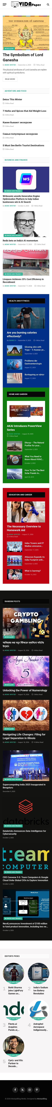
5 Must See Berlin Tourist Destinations (23, 145)
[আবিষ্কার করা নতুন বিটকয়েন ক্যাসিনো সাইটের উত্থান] (26, 623)
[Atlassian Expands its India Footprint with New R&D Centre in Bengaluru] (14, 560)
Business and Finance (16, 160)
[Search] (47, 4)
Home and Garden (18, 394)
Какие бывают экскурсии (17, 122)
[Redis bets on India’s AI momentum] (26, 224)
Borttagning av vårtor (34, 374)
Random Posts (12, 601)
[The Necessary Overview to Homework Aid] (26, 512)
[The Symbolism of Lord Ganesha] (26, 33)
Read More (10, 79)
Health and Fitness (19, 301)
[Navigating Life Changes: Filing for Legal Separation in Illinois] (26, 715)
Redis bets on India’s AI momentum (20, 240)
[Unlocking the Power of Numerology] (26, 671)
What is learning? (33, 571)
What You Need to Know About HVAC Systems (33, 459)
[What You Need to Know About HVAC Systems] (14, 460)
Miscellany (9, 48)
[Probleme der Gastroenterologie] (14, 364)
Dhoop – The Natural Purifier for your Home (34, 445)
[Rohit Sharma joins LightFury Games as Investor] (13, 973)
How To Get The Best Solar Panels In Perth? (34, 473)
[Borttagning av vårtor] (14, 378)
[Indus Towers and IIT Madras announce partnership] (14, 547)
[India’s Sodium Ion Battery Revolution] (38, 973)
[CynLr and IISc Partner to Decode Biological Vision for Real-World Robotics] (13, 1046)
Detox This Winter (12, 99)
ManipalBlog (42, 1099)
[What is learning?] (14, 574)
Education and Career (20, 495)
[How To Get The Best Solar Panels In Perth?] (14, 474)
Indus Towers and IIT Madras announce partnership (34, 546)
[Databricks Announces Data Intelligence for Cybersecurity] (26, 812)
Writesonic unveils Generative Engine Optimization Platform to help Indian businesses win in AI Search (21, 199)
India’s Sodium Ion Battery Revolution (40, 990)
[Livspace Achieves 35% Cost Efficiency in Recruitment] (26, 262)
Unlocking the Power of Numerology (25, 690)
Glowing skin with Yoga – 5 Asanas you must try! (35, 350)
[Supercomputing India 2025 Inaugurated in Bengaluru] (26, 765)
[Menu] (4, 4)
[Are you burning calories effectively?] (26, 318)
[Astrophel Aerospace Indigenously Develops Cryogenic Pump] (38, 1009)
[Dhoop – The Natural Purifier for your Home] (14, 446)
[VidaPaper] (26, 4)
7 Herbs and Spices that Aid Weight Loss (24, 111)
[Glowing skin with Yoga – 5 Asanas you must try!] (14, 350)
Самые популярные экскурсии (20, 134)
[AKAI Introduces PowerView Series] (26, 411)
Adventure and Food (15, 91)
